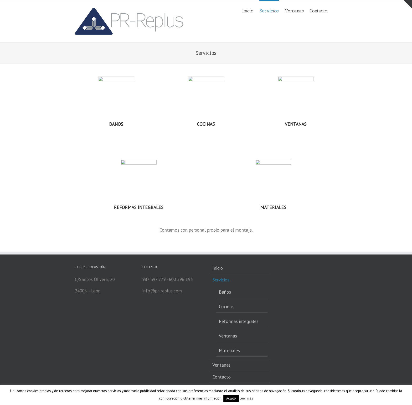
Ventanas (228, 336)
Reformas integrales (238, 321)
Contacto (221, 377)
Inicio (217, 268)
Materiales (229, 350)
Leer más (246, 398)
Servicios (220, 280)
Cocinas (226, 306)
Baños (225, 292)
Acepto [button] (231, 398)
